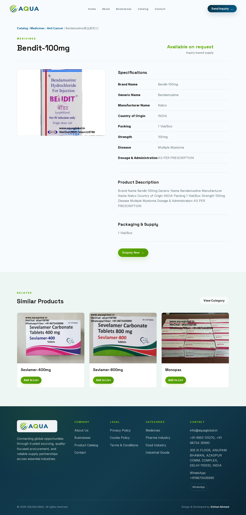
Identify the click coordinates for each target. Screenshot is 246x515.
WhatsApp (198, 486)
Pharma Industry (158, 438)
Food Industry (156, 445)
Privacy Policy (120, 430)
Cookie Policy (120, 438)
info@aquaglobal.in (204, 430)
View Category (214, 300)
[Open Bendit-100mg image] (61, 102)
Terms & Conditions (124, 445)
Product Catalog (86, 445)
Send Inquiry (220, 8)
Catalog (143, 8)
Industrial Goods (158, 452)
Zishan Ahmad (219, 506)
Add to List (31, 380)
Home (92, 8)
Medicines (37, 28)
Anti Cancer (55, 28)
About (106, 8)
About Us (81, 430)
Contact (160, 8)
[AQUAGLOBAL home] (27, 9)
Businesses (124, 8)
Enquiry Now (131, 252)
